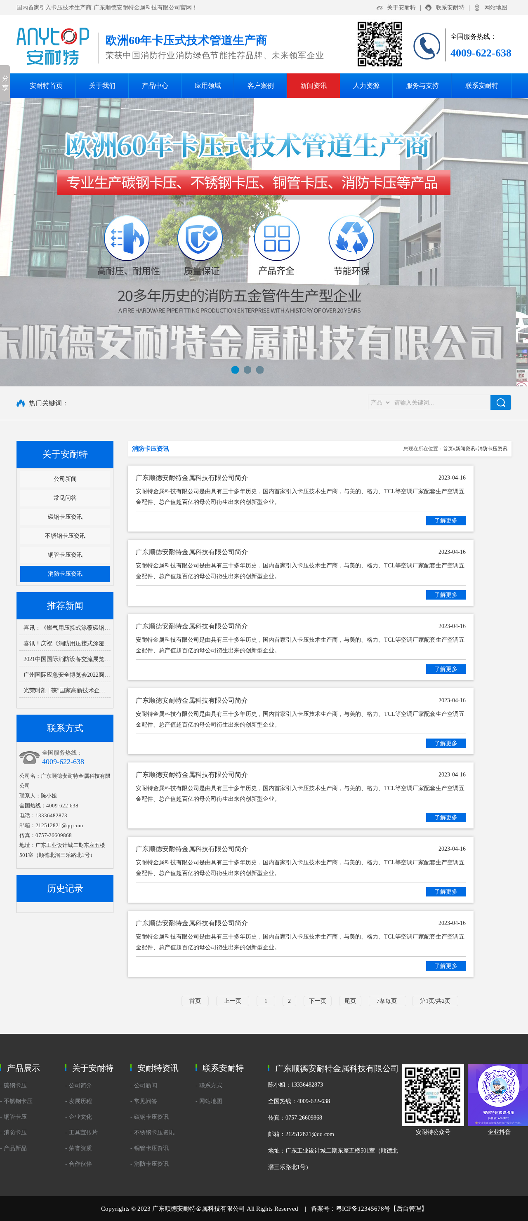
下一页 (317, 1001)
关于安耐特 (401, 8)
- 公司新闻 (143, 1085)
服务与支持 (422, 85)
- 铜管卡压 (13, 1117)
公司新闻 (65, 479)
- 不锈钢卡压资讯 (152, 1132)
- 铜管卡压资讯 (149, 1148)
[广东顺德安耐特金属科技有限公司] (264, 242)
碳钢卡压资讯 (65, 517)
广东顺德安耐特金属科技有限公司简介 (301, 477)
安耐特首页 (46, 85)
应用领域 (208, 85)
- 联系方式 (209, 1085)
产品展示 (23, 1068)
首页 (448, 449)
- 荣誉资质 (78, 1148)
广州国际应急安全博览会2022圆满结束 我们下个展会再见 (97, 675)
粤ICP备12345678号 (363, 1208)
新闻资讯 (313, 85)
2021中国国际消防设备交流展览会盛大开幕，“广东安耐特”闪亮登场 (110, 659)
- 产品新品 (13, 1148)
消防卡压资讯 (65, 574)
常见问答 (65, 498)
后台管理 (408, 1208)
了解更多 (445, 521)
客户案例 (261, 85)
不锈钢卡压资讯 (65, 536)
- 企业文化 (78, 1117)
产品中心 (155, 85)
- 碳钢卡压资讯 (149, 1117)
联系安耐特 (450, 8)
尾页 (350, 1001)
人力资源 (366, 85)
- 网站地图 (209, 1101)
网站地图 (495, 8)
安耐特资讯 (158, 1068)
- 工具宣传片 (81, 1132)
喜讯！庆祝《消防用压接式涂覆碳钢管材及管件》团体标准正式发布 (110, 643)
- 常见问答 (143, 1101)
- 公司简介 (78, 1085)
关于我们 (102, 85)
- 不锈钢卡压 (16, 1101)
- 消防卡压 (13, 1132)
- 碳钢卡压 (13, 1085)
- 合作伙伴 (78, 1164)
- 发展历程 (78, 1101)
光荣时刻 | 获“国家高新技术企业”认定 (72, 690)
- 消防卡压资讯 (149, 1164)
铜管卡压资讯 (65, 555)
